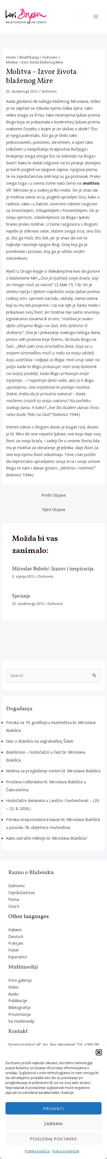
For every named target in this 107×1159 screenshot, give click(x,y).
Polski (13, 950)
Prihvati (53, 1108)
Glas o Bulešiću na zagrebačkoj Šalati (39, 741)
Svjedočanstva (21, 892)
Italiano (15, 929)
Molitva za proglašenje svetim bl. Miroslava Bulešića (53, 770)
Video (13, 987)
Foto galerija (20, 980)
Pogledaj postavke (53, 1138)
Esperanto (17, 956)
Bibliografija (19, 1007)
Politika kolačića (37, 1151)
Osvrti (13, 906)
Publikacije (17, 1000)
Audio (13, 994)
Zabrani (53, 1123)
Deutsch (15, 936)
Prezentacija (19, 1014)
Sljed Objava (53, 509)
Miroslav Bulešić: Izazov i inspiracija (53, 569)
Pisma (13, 899)
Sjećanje (21, 596)
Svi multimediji (21, 1021)
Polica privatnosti (65, 1151)
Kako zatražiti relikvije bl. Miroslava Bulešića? (46, 838)
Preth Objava (53, 495)
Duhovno (49, 91)
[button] (99, 1052)
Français (15, 943)
